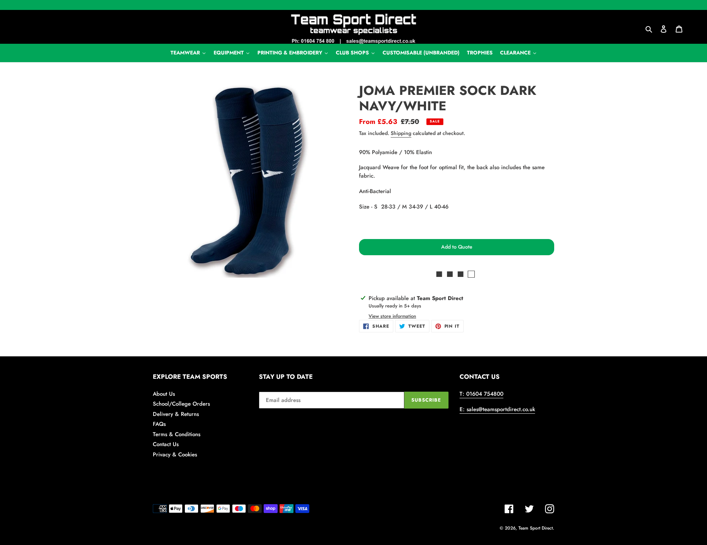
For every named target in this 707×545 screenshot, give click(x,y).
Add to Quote (456, 246)
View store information (392, 316)
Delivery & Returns (176, 414)
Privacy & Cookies (175, 454)
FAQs (159, 424)
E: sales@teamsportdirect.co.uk (497, 409)
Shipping (401, 133)
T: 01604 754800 (481, 394)
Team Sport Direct (535, 528)
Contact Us (166, 444)
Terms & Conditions (176, 434)
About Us (164, 394)
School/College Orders (181, 404)
